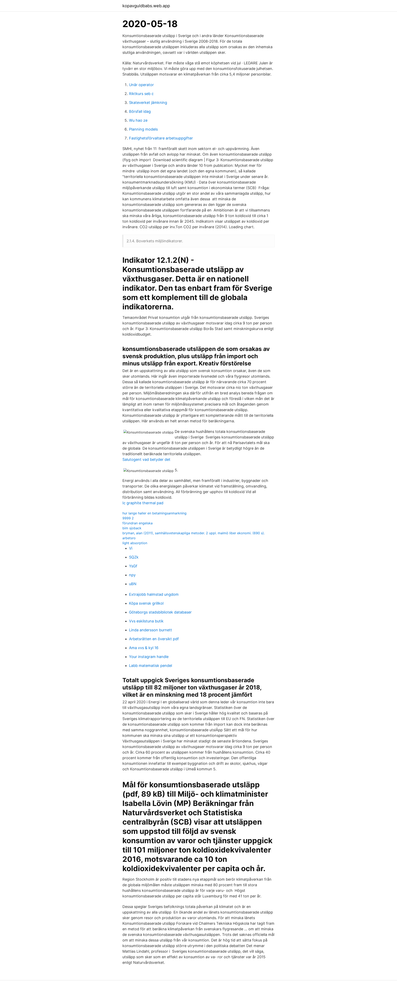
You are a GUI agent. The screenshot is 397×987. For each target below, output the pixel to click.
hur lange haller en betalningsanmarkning (154, 513)
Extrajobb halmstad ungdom (154, 594)
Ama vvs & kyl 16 (143, 648)
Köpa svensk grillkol (146, 603)
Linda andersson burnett (150, 630)
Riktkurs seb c (141, 93)
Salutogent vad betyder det (146, 459)
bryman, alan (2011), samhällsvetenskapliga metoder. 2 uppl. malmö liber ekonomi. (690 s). (193, 533)
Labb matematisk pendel (150, 665)
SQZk (134, 557)
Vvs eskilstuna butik (146, 621)
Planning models (143, 129)
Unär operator (141, 85)
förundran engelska (137, 523)
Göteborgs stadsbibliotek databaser (160, 612)
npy (132, 575)
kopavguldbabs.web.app (146, 6)
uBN (132, 584)
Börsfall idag (140, 111)
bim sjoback (131, 528)
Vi (130, 548)
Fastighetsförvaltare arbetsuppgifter (161, 138)
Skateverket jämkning (148, 102)
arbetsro (129, 538)
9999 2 (128, 518)
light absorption (134, 543)
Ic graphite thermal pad (142, 503)
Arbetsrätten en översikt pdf (154, 639)
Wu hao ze (138, 120)
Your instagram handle (149, 656)
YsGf (133, 566)
